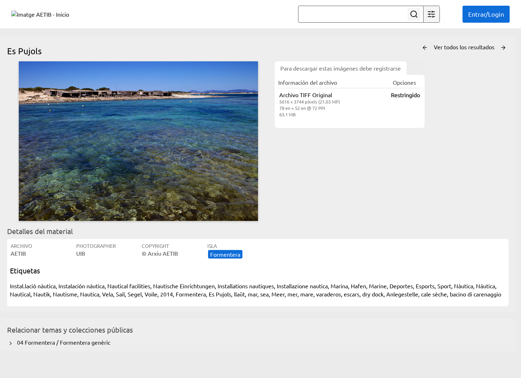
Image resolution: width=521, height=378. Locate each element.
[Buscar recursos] (414, 14)
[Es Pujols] (138, 141)
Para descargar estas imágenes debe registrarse (340, 68)
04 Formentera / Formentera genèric (62, 342)
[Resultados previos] (425, 48)
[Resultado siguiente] (503, 48)
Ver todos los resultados (465, 46)
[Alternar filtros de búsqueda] (431, 14)
